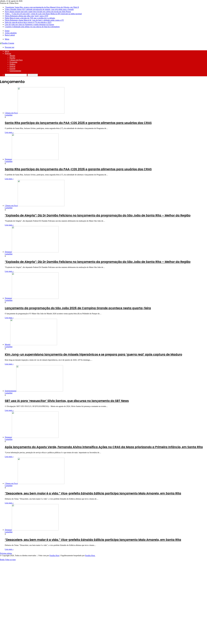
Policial (12, 66)
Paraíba (12, 58)
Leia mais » (9, 132)
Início (7, 51)
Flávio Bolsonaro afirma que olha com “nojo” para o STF (26, 16)
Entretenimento (15, 71)
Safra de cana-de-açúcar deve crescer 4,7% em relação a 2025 (28, 22)
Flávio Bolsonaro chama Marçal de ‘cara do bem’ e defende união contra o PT (34, 20)
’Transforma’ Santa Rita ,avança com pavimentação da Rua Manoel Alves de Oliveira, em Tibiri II (42, 7)
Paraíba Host (54, 555)
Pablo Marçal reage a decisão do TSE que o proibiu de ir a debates (30, 18)
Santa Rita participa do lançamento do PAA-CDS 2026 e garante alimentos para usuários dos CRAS (78, 123)
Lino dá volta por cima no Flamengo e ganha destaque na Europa (29, 24)
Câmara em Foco (16, 60)
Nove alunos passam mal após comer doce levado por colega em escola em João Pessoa (38, 12)
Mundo (12, 56)
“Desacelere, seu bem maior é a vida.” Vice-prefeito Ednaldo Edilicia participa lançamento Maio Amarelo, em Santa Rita (93, 493)
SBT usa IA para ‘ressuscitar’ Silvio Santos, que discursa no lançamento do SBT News (67, 401)
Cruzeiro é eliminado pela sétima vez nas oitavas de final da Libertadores (32, 27)
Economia (13, 62)
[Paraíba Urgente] (7, 43)
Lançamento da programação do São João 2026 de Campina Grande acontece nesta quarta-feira (78, 308)
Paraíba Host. (90, 555)
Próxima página (6, 553)
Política (12, 64)
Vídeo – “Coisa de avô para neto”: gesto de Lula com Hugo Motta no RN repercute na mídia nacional (43, 14)
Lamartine (8, 115)
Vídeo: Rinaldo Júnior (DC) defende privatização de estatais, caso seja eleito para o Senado (39, 9)
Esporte (12, 69)
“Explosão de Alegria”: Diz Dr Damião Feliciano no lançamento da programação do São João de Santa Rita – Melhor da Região (97, 215)
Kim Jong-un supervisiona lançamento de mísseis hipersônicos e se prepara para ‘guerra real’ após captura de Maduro (93, 354)
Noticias (8, 53)
